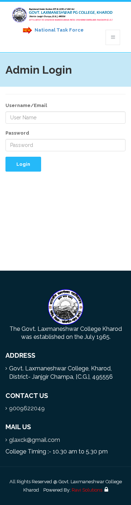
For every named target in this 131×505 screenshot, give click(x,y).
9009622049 (27, 408)
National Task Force (58, 30)
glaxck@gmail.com (34, 439)
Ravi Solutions (87, 490)
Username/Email (26, 105)
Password (17, 133)
